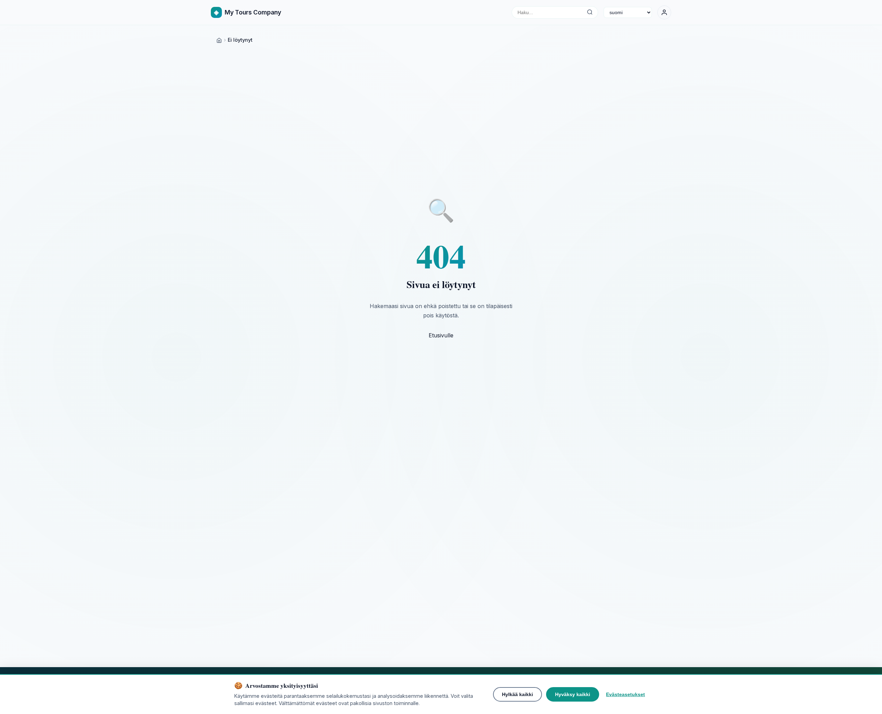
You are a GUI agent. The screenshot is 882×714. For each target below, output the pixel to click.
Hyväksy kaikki (572, 694)
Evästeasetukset (625, 694)
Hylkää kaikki (517, 694)
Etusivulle (441, 335)
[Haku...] (589, 12)
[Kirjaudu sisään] (664, 12)
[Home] (219, 40)
